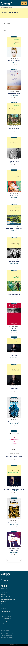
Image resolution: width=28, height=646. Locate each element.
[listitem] (2, 586)
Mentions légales (5, 630)
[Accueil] (6, 3)
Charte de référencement (7, 633)
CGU (2, 632)
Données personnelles (6, 635)
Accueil (2, 7)
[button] (7, 23)
